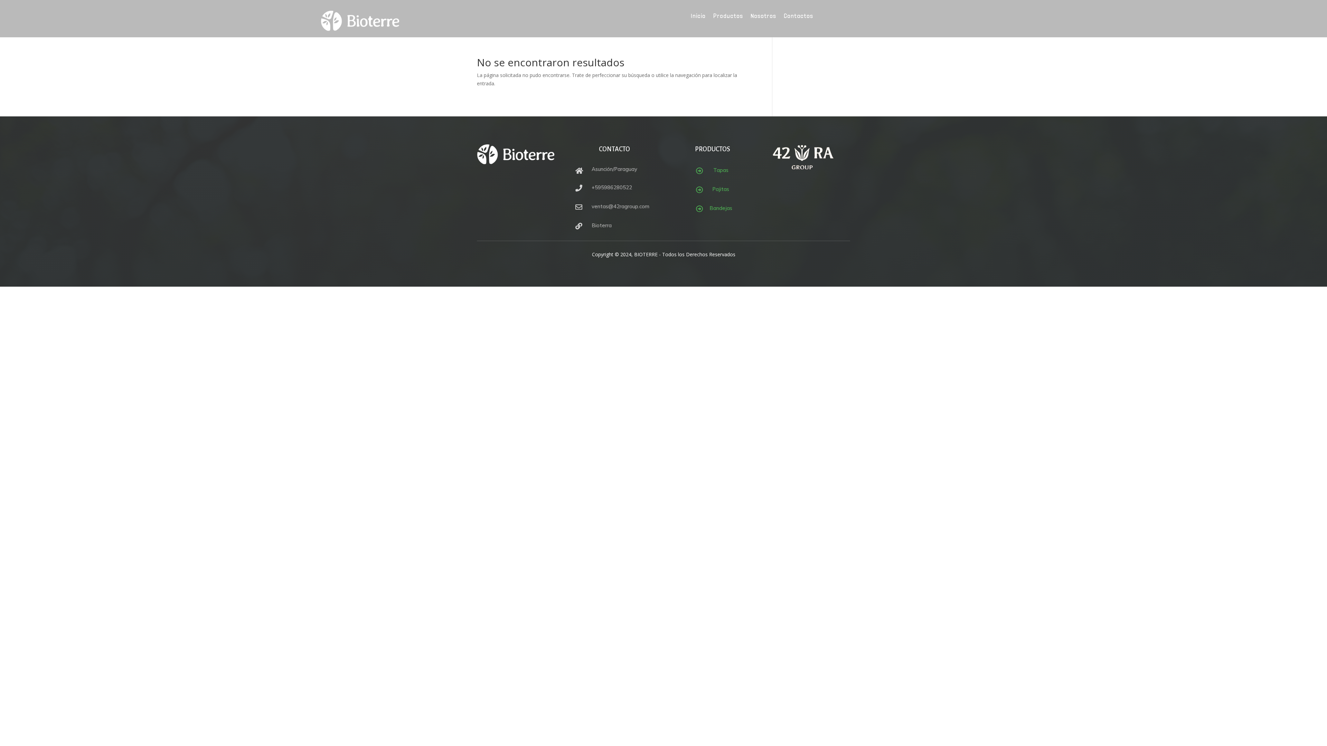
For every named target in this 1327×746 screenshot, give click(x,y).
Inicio (698, 16)
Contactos (798, 16)
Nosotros (763, 16)
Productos (728, 16)
